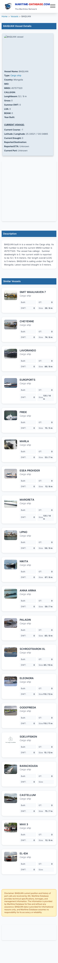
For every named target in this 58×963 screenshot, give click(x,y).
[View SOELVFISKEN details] (10, 740)
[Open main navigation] (52, 6)
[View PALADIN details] (10, 623)
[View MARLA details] (10, 444)
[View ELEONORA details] (10, 681)
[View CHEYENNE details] (10, 324)
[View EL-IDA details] (10, 857)
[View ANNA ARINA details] (10, 594)
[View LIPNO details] (10, 535)
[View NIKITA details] (10, 564)
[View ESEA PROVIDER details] (10, 474)
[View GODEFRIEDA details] (10, 711)
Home (5, 16)
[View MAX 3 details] (10, 827)
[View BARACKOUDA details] (10, 769)
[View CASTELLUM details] (10, 798)
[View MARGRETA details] (10, 503)
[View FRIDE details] (10, 415)
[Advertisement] (29, 932)
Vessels (14, 16)
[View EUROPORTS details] (10, 383)
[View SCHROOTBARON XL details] (10, 652)
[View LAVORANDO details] (10, 353)
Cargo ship (15, 75)
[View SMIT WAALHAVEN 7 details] (10, 295)
